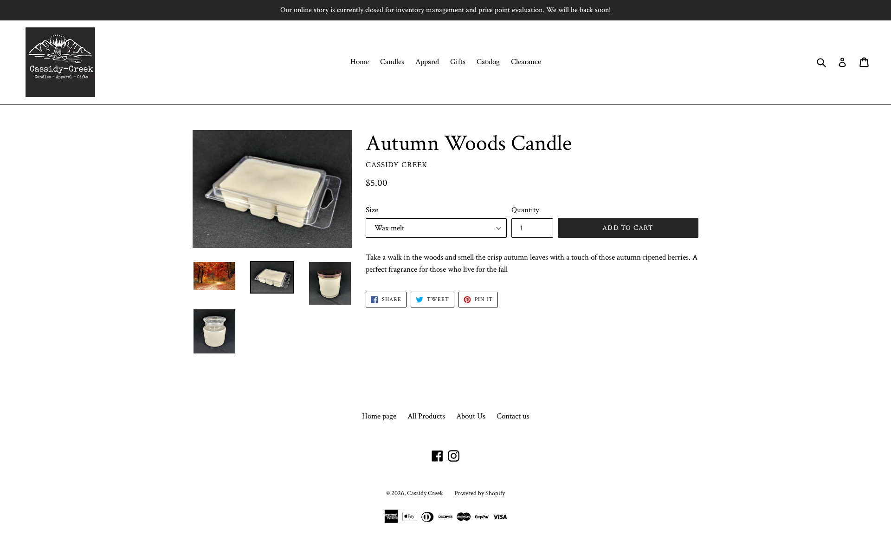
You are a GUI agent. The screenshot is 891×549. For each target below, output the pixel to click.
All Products (426, 416)
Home (359, 62)
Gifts (457, 62)
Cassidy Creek (425, 493)
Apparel (427, 62)
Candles (392, 62)
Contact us (513, 416)
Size (372, 210)
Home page (379, 416)
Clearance (526, 62)
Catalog (488, 62)
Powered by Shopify (479, 493)
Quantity (525, 210)
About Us (470, 416)
